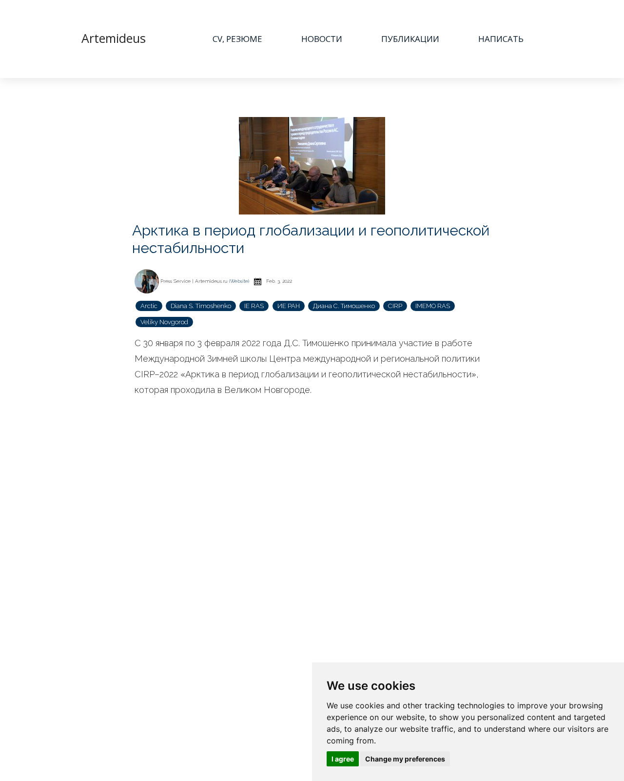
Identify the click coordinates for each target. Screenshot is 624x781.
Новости (321, 38)
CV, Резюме (237, 38)
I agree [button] (343, 759)
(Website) (239, 281)
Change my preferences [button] (405, 759)
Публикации (410, 38)
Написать (501, 38)
